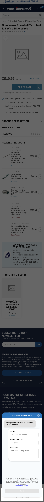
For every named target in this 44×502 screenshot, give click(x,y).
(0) (25, 31)
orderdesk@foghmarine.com (26, 259)
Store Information (22, 380)
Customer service (22, 373)
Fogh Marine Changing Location (18, 102)
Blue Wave (6, 31)
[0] (41, 8)
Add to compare (8, 92)
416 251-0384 (31, 262)
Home (4, 21)
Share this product (23, 92)
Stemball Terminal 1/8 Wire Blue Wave (25, 21)
